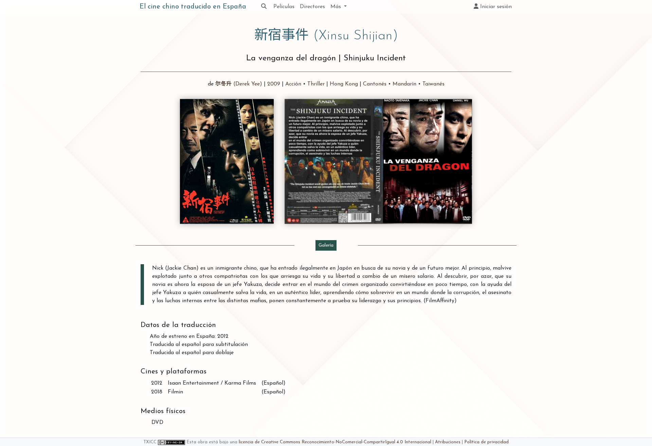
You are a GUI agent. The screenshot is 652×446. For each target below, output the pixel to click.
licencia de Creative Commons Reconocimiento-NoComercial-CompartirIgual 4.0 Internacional (335, 442)
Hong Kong (344, 84)
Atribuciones (447, 442)
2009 (273, 84)
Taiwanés (433, 84)
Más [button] (336, 6)
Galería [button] (326, 245)
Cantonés (374, 84)
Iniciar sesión (495, 6)
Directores (312, 6)
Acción (293, 84)
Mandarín (404, 84)
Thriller (316, 84)
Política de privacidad (486, 442)
